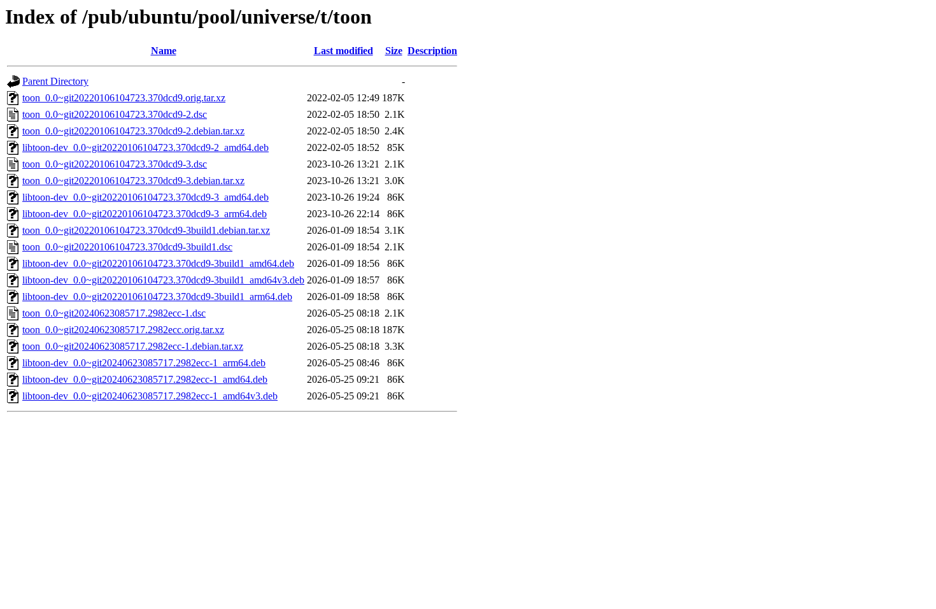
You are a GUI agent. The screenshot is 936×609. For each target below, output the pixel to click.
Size (393, 50)
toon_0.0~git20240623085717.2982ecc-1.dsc (114, 313)
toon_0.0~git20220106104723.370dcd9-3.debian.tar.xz (133, 180)
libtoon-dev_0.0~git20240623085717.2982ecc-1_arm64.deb (144, 362)
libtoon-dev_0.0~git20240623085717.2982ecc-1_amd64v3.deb (150, 395)
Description (432, 50)
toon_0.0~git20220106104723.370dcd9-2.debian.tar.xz (133, 130)
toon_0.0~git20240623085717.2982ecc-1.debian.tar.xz (132, 346)
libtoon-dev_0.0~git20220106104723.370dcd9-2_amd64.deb (145, 147)
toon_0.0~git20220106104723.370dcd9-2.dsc (114, 114)
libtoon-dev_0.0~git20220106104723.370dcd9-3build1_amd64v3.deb (163, 280)
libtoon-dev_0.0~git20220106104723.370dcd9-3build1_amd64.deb (158, 263)
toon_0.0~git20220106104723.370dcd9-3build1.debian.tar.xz (146, 230)
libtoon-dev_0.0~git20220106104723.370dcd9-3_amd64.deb (145, 197)
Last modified (343, 50)
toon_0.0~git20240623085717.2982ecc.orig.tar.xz (123, 329)
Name (163, 50)
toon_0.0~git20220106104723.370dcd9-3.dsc (114, 164)
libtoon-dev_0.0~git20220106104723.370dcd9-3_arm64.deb (144, 213)
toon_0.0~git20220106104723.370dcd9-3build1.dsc (127, 246)
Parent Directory (55, 81)
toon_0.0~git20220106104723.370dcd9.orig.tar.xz (123, 97)
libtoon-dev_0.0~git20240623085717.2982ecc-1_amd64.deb (144, 379)
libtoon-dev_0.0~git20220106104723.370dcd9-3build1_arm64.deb (157, 296)
